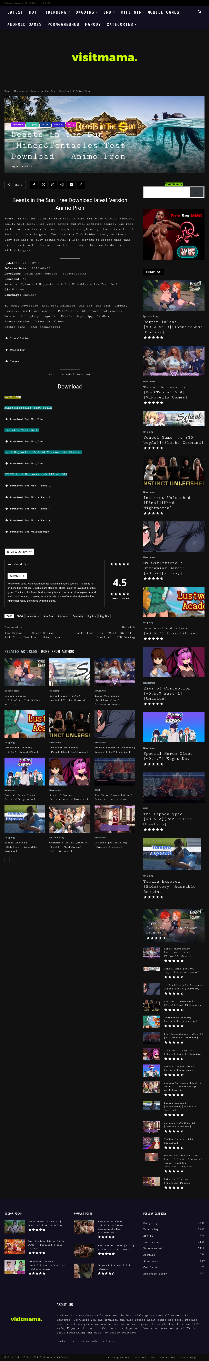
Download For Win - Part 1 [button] (30, 485)
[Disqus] (69, 923)
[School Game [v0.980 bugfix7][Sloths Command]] (69, 672)
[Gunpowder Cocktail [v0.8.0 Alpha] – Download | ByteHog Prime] (14, 1267)
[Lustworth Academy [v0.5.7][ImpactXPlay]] (24, 724)
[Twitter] (43, 185)
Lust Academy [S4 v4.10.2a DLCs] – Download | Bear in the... (46, 1245)
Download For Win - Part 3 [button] (30, 508)
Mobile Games (163, 12)
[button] (200, 12)
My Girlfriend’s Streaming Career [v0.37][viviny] (164, 568)
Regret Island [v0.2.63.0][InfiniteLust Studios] (23, 700)
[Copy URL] (81, 185)
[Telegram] (71, 185)
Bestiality (78, 616)
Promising (58, 124)
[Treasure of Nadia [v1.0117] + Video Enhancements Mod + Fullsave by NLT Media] (84, 1227)
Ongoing (85, 12)
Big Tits (104, 616)
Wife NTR (131, 12)
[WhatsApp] (53, 185)
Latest (15, 12)
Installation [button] (19, 338)
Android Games (24, 24)
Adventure (33, 616)
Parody (93, 24)
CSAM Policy (167, 1357)
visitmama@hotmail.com (96, 1341)
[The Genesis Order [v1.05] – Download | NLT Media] (84, 1251)
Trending (56, 12)
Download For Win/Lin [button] (26, 419)
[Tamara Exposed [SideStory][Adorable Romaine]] (24, 819)
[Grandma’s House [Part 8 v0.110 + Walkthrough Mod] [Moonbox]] (69, 819)
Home (7, 91)
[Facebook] (34, 185)
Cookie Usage (187, 1357)
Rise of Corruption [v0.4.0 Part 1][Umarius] (167, 693)
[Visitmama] (104, 58)
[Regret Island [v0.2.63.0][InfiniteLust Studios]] (24, 672)
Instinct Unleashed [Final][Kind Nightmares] (166, 502)
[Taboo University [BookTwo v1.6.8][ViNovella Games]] (114, 672)
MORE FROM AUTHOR (57, 651)
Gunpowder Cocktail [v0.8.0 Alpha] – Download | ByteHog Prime (46, 1265)
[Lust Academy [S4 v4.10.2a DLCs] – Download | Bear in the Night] (14, 1246)
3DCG (20, 616)
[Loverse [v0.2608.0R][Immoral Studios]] (114, 819)
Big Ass (92, 616)
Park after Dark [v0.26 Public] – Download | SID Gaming (105, 635)
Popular (45, 124)
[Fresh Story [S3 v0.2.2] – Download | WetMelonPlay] (14, 1227)
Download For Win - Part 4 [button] (30, 520)
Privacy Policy (118, 1357)
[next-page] (13, 859)
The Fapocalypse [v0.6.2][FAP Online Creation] (167, 819)
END (107, 12)
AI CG (46, 3)
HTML (97, 790)
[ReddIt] (62, 185)
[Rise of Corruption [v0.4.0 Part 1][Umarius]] (69, 772)
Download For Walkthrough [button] (29, 531)
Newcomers (20, 91)
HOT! (34, 12)
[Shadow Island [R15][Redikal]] (151, 1143)
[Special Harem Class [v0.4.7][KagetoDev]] (24, 772)
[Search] (196, 192)
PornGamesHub (63, 24)
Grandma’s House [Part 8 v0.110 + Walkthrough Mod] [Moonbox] (68, 847)
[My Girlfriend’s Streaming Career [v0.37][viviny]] (114, 724)
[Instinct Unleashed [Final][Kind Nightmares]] (69, 724)
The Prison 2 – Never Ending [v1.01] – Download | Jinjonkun (32, 635)
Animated (63, 616)
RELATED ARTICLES (20, 651)
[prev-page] (7, 859)
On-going (32, 124)
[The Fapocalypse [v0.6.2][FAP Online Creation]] (114, 772)
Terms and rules (144, 1357)
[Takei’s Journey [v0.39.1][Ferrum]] (151, 1181)
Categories (120, 24)
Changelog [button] (17, 349)
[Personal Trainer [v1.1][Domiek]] (84, 1271)
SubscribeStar (75, 273)
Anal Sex (48, 616)
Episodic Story (11, 690)
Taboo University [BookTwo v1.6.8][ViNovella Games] (108, 700)
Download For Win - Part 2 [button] (30, 497)
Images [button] (15, 361)
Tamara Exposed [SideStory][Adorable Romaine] (20, 847)
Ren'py (71, 124)
